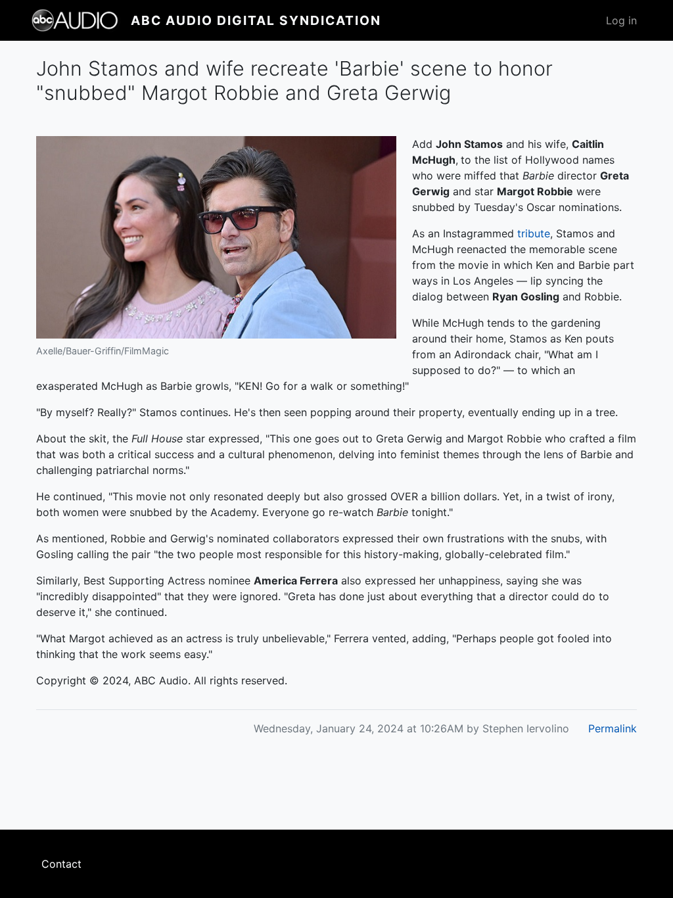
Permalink (612, 728)
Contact (61, 863)
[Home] (81, 20)
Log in (621, 20)
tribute (533, 233)
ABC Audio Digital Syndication (256, 20)
